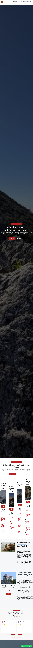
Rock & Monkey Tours (22, 544)
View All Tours (12, 473)
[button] (26, 646)
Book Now (12, 238)
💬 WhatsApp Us (19, 238)
